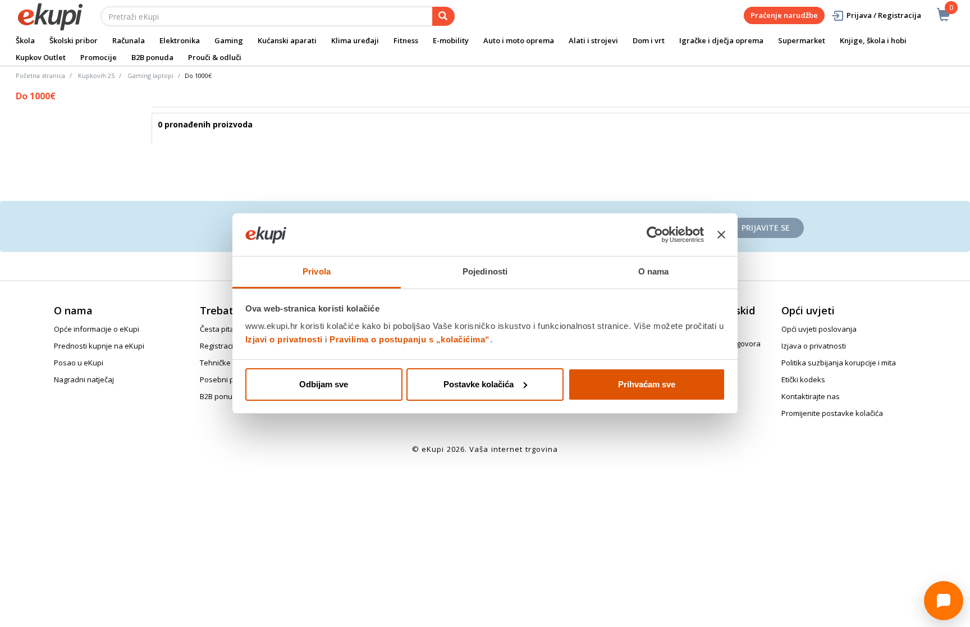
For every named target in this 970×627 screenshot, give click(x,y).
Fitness (406, 40)
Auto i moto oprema (518, 40)
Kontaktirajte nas (810, 396)
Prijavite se (766, 227)
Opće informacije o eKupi (96, 329)
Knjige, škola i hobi (873, 40)
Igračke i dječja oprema (721, 40)
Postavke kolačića (478, 384)
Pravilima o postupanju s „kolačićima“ (410, 339)
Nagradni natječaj (84, 379)
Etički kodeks (803, 379)
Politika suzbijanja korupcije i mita (838, 363)
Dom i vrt (649, 40)
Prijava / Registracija (884, 15)
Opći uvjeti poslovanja (819, 329)
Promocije (98, 57)
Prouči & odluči (214, 57)
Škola (25, 40)
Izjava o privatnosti (813, 346)
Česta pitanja (222, 329)
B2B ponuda (152, 57)
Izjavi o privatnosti (284, 339)
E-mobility (451, 40)
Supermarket (801, 40)
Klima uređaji (355, 40)
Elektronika (179, 40)
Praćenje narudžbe (784, 15)
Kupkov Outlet (41, 57)
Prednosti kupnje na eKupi (99, 346)
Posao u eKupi (78, 363)
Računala (128, 40)
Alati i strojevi (593, 40)
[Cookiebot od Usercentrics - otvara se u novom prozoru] (655, 234)
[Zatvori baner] (721, 235)
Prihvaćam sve (646, 384)
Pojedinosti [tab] (485, 271)
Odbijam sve (323, 384)
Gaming (228, 40)
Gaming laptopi (150, 75)
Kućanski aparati (287, 40)
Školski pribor (73, 40)
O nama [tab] (653, 271)
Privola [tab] (317, 271)
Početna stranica (40, 75)
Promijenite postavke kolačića (832, 413)
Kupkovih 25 (96, 75)
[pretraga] (443, 16)
